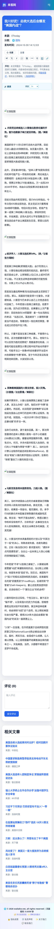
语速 (27, 86)
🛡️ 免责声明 (27, 919)
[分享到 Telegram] (6, 58)
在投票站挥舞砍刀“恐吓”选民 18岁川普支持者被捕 (27, 824)
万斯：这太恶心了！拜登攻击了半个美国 (27, 838)
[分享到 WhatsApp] (22, 58)
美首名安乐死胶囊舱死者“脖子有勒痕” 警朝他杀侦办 (27, 884)
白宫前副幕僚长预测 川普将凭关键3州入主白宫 (26, 868)
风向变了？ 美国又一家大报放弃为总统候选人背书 (27, 852)
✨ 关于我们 (41, 919)
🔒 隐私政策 (13, 919)
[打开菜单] (49, 5)
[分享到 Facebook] (17, 58)
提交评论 (11, 713)
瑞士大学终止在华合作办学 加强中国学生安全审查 (27, 792)
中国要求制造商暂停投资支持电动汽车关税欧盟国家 (27, 760)
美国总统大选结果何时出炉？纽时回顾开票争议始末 (27, 744)
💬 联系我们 (27, 923)
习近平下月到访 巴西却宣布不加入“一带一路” (26, 808)
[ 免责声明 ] (30, 76)
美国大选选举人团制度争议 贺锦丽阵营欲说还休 (27, 776)
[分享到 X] (12, 58)
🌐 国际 (16, 40)
